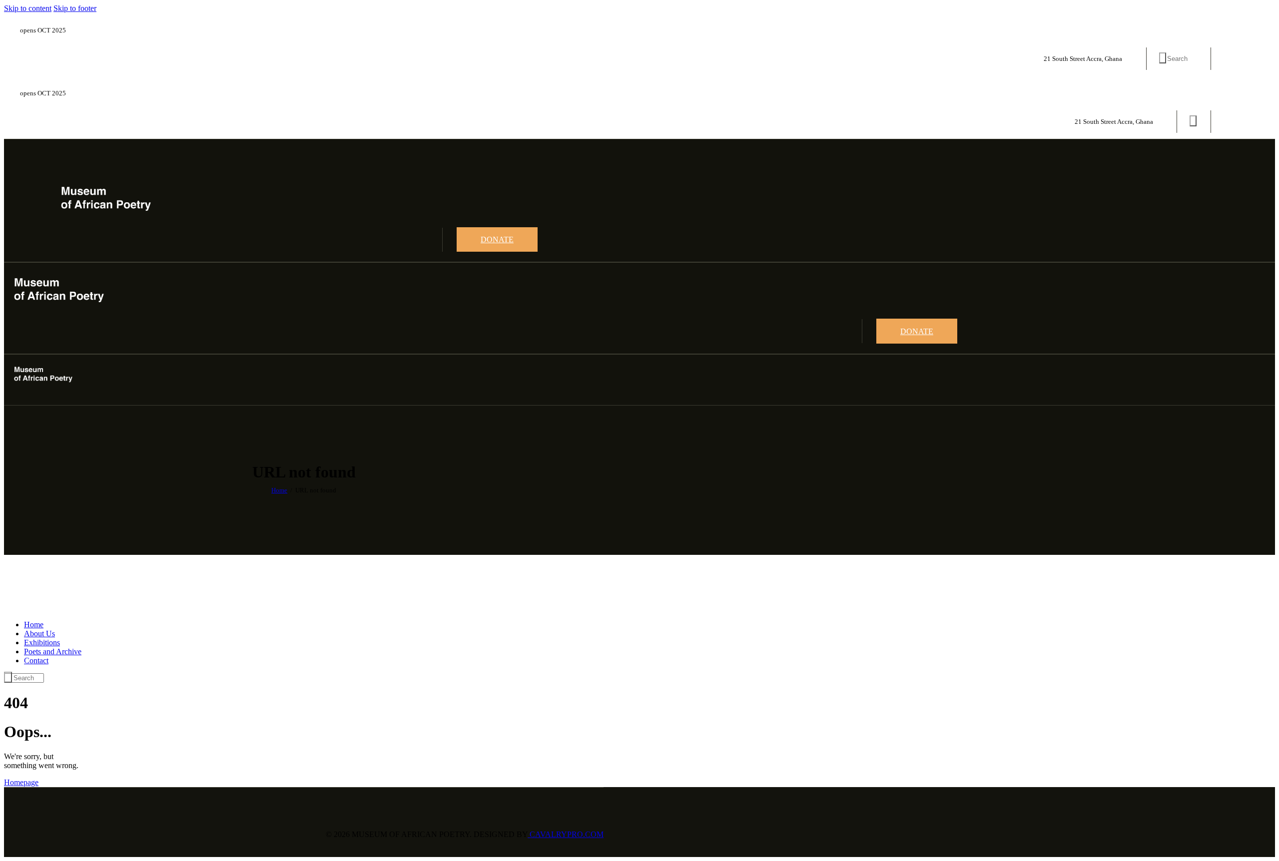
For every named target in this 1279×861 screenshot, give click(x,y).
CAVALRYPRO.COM (566, 834)
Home (279, 490)
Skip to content (27, 8)
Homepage (21, 782)
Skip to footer (74, 8)
